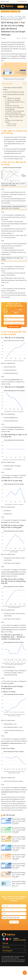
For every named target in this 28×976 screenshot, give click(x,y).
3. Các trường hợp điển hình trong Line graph (13, 95)
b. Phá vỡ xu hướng (11, 125)
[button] (26, 7)
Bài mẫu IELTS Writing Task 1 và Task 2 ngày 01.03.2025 (18, 830)
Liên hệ (5, 943)
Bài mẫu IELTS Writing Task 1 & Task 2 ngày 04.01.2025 (18, 874)
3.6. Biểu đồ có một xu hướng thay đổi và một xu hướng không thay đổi (14, 112)
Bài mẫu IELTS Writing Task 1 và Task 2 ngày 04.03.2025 (18, 821)
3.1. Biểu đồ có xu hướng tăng (12, 98)
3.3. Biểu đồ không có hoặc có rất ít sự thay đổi (14, 103)
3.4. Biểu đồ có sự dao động (12, 105)
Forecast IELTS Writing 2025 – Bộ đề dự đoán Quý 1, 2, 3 (18, 883)
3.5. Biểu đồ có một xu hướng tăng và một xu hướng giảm (14, 108)
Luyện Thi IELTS (10, 16)
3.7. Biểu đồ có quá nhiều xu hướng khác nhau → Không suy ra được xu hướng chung (15, 116)
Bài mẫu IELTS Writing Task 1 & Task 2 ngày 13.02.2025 (18, 848)
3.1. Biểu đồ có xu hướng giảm (13, 100)
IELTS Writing (18, 16)
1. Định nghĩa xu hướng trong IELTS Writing (12, 88)
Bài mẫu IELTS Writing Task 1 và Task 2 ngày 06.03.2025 (18, 839)
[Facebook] (3, 939)
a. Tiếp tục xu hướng (11, 124)
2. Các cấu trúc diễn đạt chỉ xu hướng (13, 92)
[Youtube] (7, 939)
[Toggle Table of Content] (23, 84)
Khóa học (6, 947)
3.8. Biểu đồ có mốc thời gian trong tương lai (14, 121)
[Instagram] (10, 939)
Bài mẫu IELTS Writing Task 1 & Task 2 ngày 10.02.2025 (18, 857)
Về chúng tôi (7, 950)
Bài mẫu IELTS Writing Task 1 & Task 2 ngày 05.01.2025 (18, 866)
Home (3, 16)
